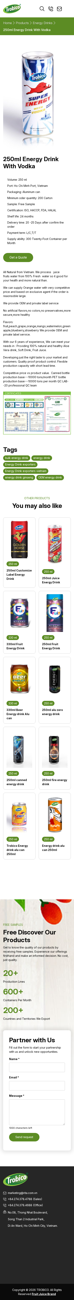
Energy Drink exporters (20, 464)
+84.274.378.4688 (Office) (25, 1205)
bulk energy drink (16, 458)
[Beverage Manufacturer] (12, 8)
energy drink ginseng (19, 477)
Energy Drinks (42, 22)
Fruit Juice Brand (44, 1294)
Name (14, 1059)
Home (7, 22)
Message (16, 1095)
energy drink (41, 458)
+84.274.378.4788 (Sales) (25, 1199)
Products (22, 22)
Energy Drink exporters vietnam (25, 471)
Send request (24, 1137)
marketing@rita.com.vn (22, 1193)
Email (14, 1077)
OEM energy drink (50, 477)
